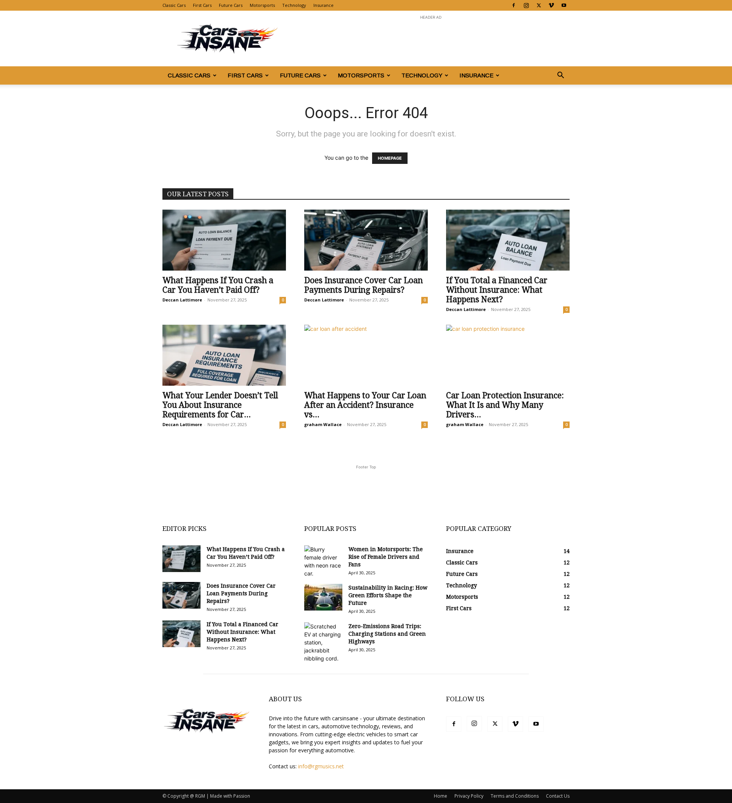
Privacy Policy (468, 796)
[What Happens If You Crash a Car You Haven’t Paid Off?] (224, 240)
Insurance (323, 5)
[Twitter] (538, 5)
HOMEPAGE (390, 158)
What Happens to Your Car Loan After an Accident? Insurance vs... (365, 405)
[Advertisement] (431, 38)
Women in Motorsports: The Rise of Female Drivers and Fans (385, 556)
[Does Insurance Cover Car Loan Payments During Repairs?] (366, 240)
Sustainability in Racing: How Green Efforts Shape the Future (387, 595)
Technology (294, 5)
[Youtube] (564, 5)
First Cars (202, 5)
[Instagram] (526, 5)
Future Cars (230, 5)
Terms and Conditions (515, 796)
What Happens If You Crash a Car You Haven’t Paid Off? (217, 285)
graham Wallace (323, 424)
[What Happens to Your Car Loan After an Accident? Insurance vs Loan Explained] (366, 355)
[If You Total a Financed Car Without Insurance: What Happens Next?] (508, 240)
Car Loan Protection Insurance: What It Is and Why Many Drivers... (505, 405)
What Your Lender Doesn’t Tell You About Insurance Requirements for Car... (220, 405)
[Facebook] (513, 5)
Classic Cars (174, 5)
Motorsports (262, 5)
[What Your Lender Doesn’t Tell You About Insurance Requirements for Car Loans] (224, 355)
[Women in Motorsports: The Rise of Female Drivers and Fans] (323, 561)
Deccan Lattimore (182, 300)
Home (440, 796)
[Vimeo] (551, 5)
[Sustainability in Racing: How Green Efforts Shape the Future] (323, 597)
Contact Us (558, 796)
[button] (560, 76)
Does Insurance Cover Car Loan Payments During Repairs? (363, 285)
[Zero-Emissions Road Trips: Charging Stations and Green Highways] (323, 642)
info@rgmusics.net (321, 766)
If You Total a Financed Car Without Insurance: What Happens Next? (496, 290)
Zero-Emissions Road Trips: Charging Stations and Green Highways (387, 633)
